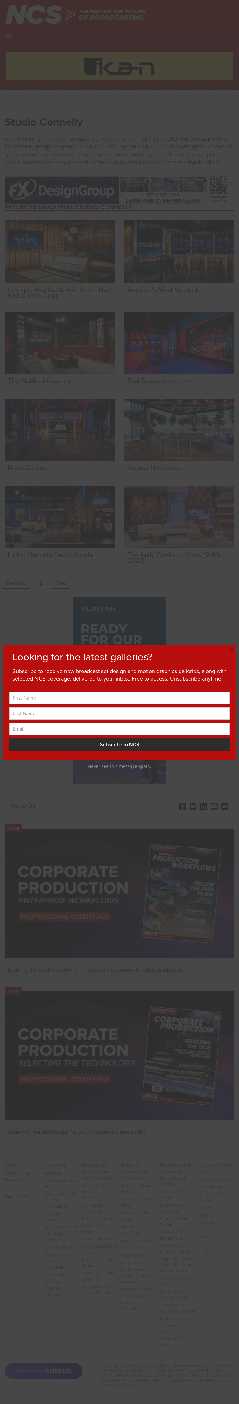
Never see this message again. (119, 766)
